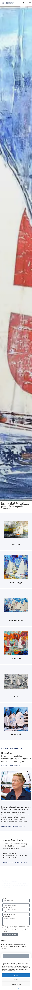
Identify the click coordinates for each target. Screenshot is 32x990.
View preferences (16, 984)
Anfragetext (6, 916)
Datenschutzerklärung (13, 988)
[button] (29, 960)
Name (4, 898)
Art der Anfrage (7, 912)
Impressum (22, 988)
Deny (16, 979)
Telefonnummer (7, 907)
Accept (16, 975)
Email (4, 902)
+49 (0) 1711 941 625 (15, 892)
